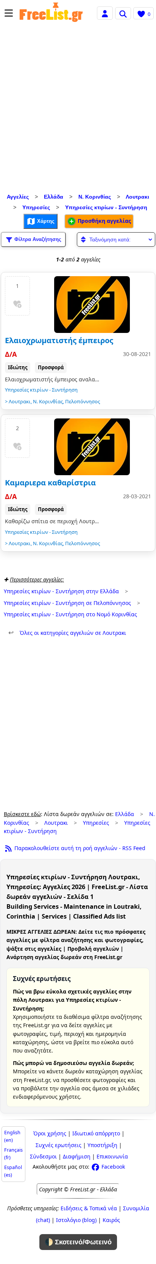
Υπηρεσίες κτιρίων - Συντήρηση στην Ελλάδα (61, 591)
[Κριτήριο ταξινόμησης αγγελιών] (116, 239)
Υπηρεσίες (36, 207)
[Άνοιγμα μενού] (9, 13)
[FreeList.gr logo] (51, 13)
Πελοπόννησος (82, 401)
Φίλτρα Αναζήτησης (37, 239)
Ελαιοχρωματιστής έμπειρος (59, 340)
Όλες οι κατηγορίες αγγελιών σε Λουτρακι (67, 632)
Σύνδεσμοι (43, 1156)
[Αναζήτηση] (123, 13)
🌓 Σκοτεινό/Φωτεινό (78, 1242)
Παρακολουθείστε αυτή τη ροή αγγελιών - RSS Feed (79, 848)
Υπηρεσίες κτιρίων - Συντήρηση (106, 207)
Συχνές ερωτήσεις (58, 1145)
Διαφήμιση (76, 1156)
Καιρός (111, 1220)
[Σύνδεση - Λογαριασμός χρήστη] (104, 13)
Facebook (112, 1166)
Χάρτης (45, 221)
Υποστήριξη (102, 1145)
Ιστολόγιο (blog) (76, 1220)
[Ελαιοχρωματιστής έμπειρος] (92, 304)
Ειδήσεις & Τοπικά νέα (89, 1208)
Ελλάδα (53, 197)
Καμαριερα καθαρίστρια (50, 482)
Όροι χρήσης (49, 1133)
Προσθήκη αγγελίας (103, 220)
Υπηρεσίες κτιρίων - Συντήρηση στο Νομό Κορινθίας (70, 614)
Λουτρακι (137, 197)
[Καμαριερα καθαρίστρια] (92, 446)
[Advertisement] (78, 110)
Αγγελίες (18, 197)
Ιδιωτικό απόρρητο (96, 1133)
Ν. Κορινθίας (94, 197)
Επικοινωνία (112, 1156)
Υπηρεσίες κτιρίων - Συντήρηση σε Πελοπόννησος (67, 602)
